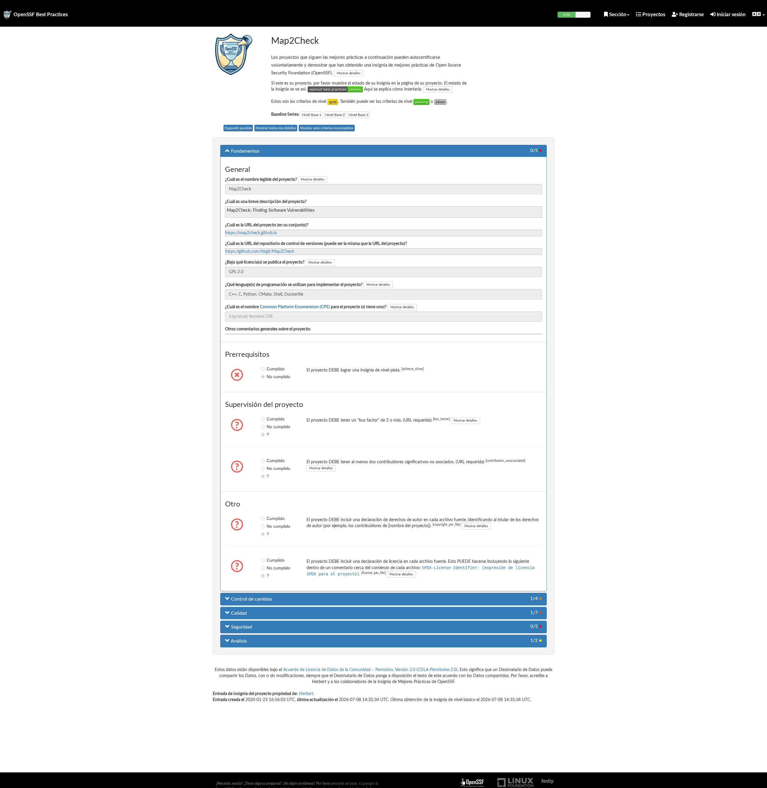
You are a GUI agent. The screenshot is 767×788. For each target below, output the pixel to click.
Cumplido (271, 368)
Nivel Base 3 (358, 115)
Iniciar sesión (730, 14)
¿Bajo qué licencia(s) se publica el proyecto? (264, 262)
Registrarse (691, 14)
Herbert (306, 694)
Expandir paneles (238, 128)
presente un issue (344, 783)
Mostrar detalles (348, 73)
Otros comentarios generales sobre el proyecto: (268, 329)
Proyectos (653, 14)
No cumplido (271, 376)
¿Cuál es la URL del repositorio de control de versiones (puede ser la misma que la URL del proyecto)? (316, 244)
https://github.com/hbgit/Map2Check (259, 251)
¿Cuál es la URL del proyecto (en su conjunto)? (266, 225)
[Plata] (440, 102)
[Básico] (421, 102)
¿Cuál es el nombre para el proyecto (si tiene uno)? (305, 307)
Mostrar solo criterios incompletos (327, 128)
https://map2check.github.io (251, 233)
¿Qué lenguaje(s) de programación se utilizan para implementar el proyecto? (294, 285)
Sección (617, 14)
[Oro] (332, 102)
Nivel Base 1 (311, 115)
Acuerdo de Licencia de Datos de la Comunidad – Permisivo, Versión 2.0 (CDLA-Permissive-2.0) (370, 670)
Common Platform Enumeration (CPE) (295, 307)
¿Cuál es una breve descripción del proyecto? (266, 202)
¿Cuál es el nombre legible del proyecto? (261, 180)
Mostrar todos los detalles (276, 128)
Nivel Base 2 (335, 115)
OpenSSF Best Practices (40, 14)
